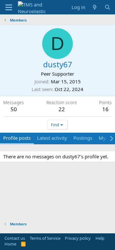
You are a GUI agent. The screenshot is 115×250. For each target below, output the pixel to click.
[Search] (107, 7)
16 (105, 109)
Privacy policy (78, 238)
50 (14, 109)
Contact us (14, 238)
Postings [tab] (82, 138)
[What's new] (94, 7)
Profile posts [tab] (17, 138)
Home (10, 244)
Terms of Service (45, 238)
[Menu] (8, 7)
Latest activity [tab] (52, 138)
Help (100, 238)
